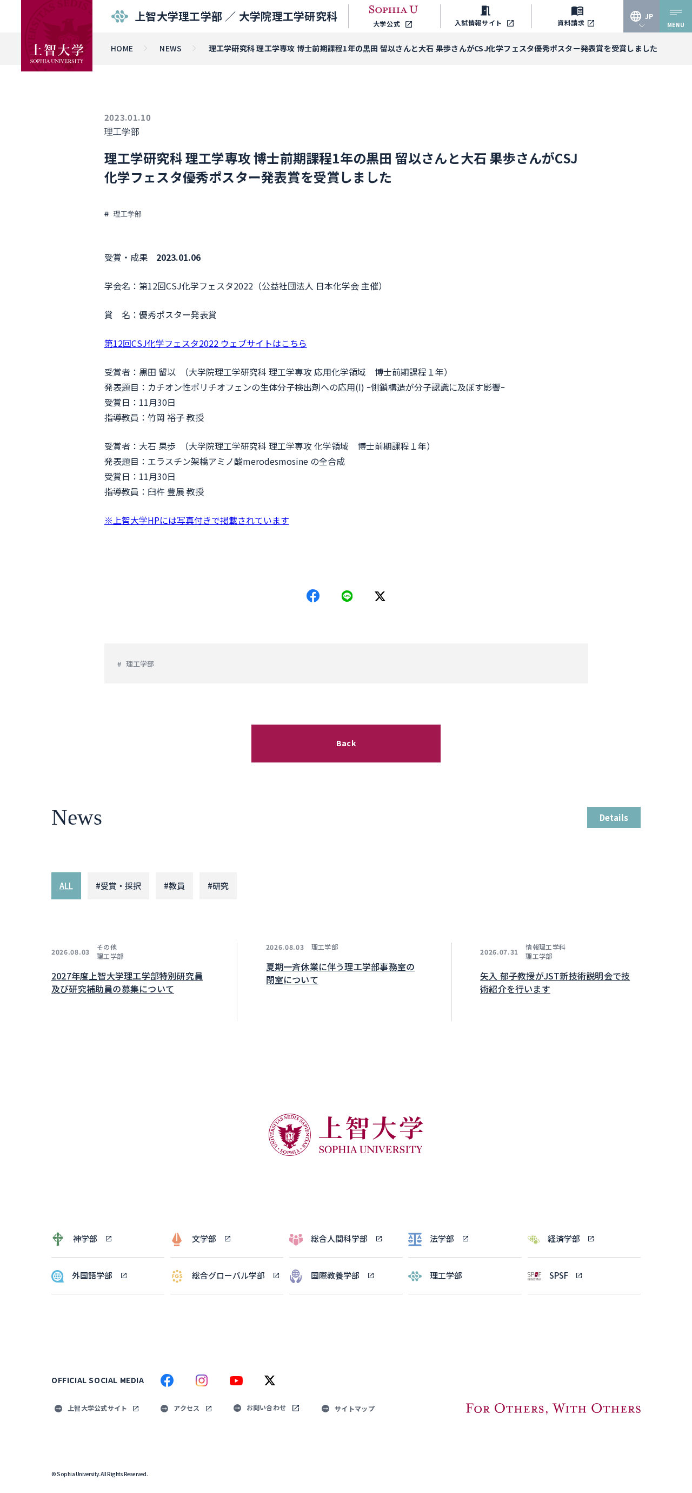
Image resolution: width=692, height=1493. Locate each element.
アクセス (186, 1407)
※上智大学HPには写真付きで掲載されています (196, 520)
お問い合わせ (267, 1407)
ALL (66, 885)
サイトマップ (355, 1408)
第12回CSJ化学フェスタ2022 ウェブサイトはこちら (205, 343)
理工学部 (122, 131)
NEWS (170, 48)
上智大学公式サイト (97, 1407)
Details (614, 817)
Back (346, 743)
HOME (122, 48)
